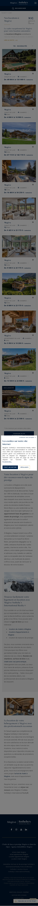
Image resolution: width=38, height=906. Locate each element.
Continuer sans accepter (26, 437)
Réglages (24, 467)
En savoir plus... (7, 462)
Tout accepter (10, 467)
